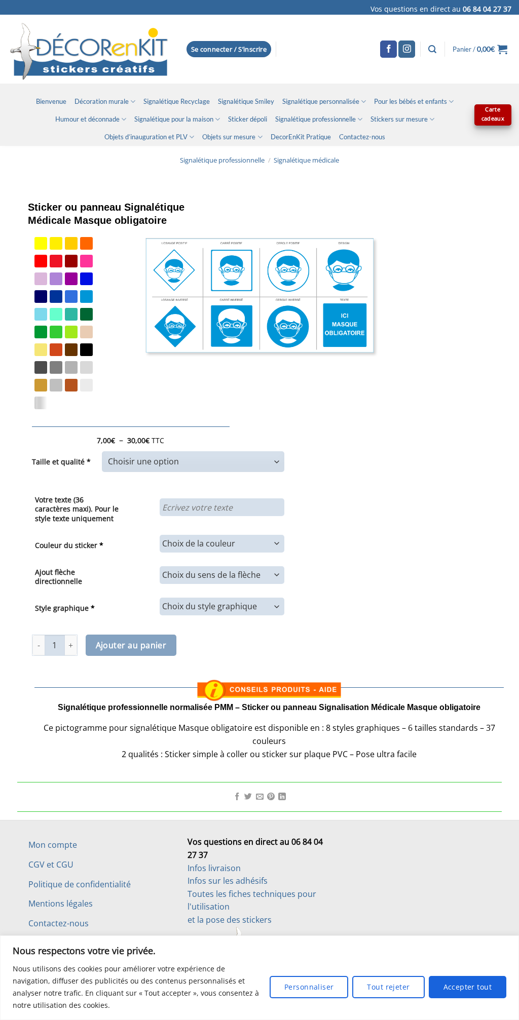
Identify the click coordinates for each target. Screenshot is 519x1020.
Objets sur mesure (228, 137)
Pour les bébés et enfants (410, 101)
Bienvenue (51, 101)
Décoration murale (102, 101)
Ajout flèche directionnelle (58, 576)
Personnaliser (308, 987)
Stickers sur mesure (399, 119)
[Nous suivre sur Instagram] (406, 49)
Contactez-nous (362, 137)
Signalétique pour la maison (173, 119)
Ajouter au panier (131, 645)
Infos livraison (214, 868)
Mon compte (52, 844)
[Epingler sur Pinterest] (271, 797)
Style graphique (65, 608)
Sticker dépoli (247, 119)
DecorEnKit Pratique (301, 137)
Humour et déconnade (87, 119)
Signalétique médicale (306, 160)
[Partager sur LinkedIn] (282, 797)
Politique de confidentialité (79, 884)
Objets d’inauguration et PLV (146, 137)
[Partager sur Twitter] (248, 797)
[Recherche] (432, 49)
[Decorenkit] (89, 49)
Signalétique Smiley (246, 101)
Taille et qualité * (61, 461)
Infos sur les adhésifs (228, 880)
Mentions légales (60, 903)
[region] (259, 977)
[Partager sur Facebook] (237, 797)
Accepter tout (467, 987)
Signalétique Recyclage (176, 101)
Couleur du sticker (69, 545)
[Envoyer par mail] (260, 797)
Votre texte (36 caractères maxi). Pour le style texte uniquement (77, 509)
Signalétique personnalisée (320, 101)
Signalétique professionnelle (315, 119)
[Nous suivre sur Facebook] (388, 49)
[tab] (269, 661)
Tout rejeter (388, 987)
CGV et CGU (50, 864)
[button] (229, 49)
